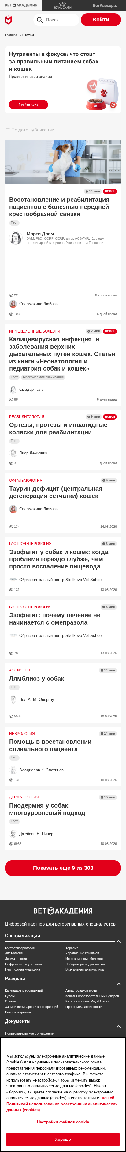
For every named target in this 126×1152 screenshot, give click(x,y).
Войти (100, 20)
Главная (11, 35)
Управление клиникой (82, 953)
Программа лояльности (83, 1007)
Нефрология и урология (23, 964)
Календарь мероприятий (24, 990)
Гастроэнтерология (20, 948)
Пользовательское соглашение (29, 1033)
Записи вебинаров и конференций (31, 1007)
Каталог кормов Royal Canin (87, 1001)
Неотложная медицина (22, 969)
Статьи (28, 35)
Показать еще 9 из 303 (63, 868)
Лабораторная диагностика (86, 964)
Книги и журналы (18, 1012)
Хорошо (63, 1139)
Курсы (10, 996)
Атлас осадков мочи (81, 990)
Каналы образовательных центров (92, 996)
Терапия (71, 948)
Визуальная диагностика (84, 969)
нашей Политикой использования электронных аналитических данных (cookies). (61, 1104)
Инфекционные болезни (84, 958)
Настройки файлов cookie (63, 1122)
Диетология (14, 953)
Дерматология (16, 958)
